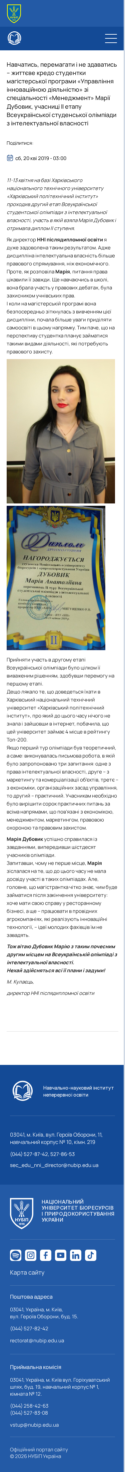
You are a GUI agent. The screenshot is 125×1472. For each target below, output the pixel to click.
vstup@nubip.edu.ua (34, 1424)
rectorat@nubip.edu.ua (37, 1340)
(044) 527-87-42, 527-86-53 (42, 1154)
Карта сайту (27, 1272)
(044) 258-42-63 (29, 1405)
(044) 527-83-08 (29, 1412)
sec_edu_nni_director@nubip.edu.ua (54, 1165)
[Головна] (14, 14)
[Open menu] (111, 38)
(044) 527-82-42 (29, 1328)
